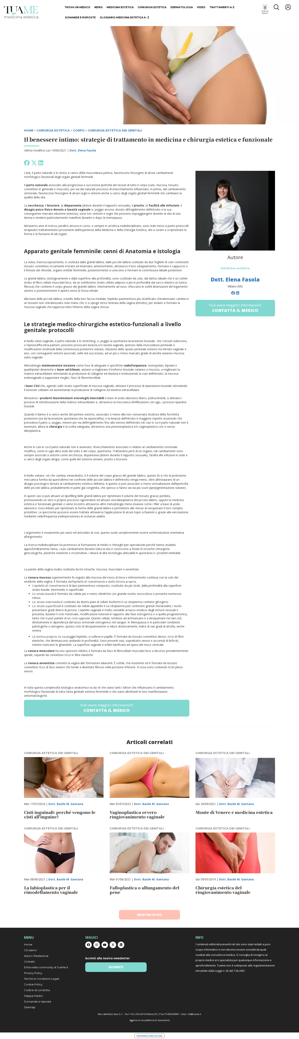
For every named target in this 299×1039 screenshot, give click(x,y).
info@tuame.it (194, 1014)
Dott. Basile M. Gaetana (65, 804)
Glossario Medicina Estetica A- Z (124, 17)
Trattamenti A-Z (222, 7)
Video (201, 7)
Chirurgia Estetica (152, 7)
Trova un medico (77, 7)
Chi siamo (30, 950)
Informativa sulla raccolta (149, 1036)
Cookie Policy (33, 984)
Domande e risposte (80, 17)
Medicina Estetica (120, 7)
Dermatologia (181, 7)
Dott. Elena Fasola (83, 150)
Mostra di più (149, 914)
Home (28, 944)
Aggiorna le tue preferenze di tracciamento (150, 1020)
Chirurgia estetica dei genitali (115, 130)
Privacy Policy (33, 973)
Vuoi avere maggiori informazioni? (106, 708)
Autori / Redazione (36, 955)
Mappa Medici (33, 995)
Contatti (29, 961)
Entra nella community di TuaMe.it (46, 967)
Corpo (79, 130)
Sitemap (29, 1007)
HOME (28, 130)
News (98, 7)
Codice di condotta (37, 990)
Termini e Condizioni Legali (41, 978)
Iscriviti (116, 967)
